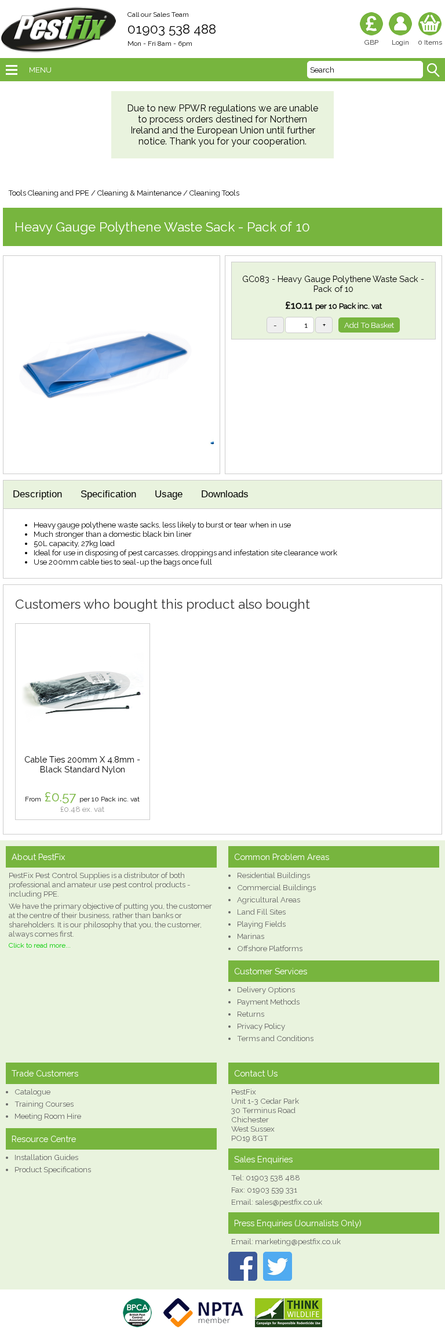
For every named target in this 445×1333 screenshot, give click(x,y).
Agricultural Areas (268, 899)
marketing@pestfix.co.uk (298, 1241)
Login (400, 42)
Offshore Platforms (269, 948)
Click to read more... (40, 945)
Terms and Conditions (275, 1038)
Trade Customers (45, 1073)
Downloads (225, 494)
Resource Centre (44, 1139)
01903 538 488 (171, 29)
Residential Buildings (273, 875)
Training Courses (44, 1103)
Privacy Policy (261, 1026)
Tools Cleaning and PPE (49, 193)
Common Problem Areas (281, 857)
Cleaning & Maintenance (139, 193)
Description (37, 494)
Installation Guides (46, 1157)
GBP (371, 42)
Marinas (250, 936)
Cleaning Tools (214, 193)
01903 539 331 (272, 1189)
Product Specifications (52, 1169)
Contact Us (256, 1073)
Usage (169, 494)
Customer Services (270, 971)
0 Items (430, 42)
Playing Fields (261, 924)
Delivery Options (266, 989)
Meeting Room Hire (47, 1116)
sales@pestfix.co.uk (288, 1201)
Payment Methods (268, 1001)
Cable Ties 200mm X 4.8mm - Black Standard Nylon (82, 764)
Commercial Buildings (276, 887)
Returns (250, 1013)
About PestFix (38, 857)
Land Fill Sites (261, 911)
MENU (40, 69)
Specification (108, 494)
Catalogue (32, 1091)
